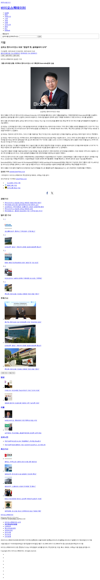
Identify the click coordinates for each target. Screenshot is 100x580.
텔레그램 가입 (12, 185)
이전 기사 (4, 373)
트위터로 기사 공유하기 (52, 193)
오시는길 (8, 534)
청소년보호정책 (10, 528)
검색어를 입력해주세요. (10, 36)
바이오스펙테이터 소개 (13, 522)
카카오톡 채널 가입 (13, 188)
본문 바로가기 (6, 2)
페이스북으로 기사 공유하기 (47, 193)
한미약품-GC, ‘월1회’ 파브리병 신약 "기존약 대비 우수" (24, 211)
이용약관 (8, 526)
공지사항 (8, 532)
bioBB (7, 13)
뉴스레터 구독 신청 (13, 183)
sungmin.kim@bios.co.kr (17, 171)
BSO (6, 14)
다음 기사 (11, 373)
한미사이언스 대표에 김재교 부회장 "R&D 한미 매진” (23, 203)
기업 (6, 18)
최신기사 (4, 449)
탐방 (6, 27)
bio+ (6, 28)
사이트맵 (8, 536)
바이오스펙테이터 (13, 7)
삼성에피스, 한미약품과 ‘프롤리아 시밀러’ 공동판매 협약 (24, 207)
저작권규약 (8, 530)
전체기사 (8, 16)
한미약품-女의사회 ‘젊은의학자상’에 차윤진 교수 (22, 205)
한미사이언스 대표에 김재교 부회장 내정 (19, 209)
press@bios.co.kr (21, 179)
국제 (6, 20)
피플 (6, 22)
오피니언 (8, 24)
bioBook (7, 30)
